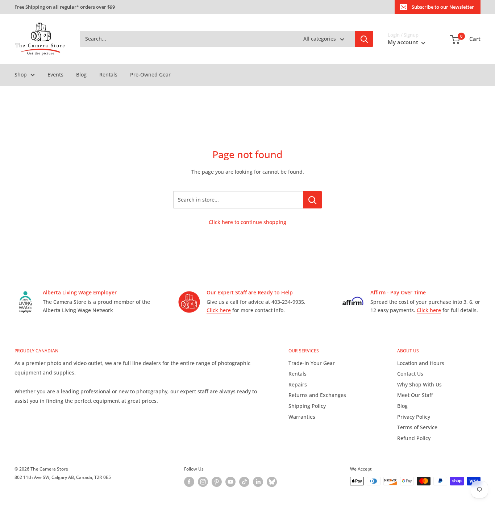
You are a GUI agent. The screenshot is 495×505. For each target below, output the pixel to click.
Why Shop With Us (419, 384)
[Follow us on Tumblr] (272, 482)
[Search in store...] (312, 199)
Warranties (301, 416)
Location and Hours (420, 363)
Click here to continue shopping (247, 222)
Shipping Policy (307, 405)
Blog (81, 74)
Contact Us (410, 373)
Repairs (297, 384)
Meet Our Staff (415, 395)
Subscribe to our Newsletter (443, 7)
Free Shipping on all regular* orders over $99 (64, 7)
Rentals (108, 74)
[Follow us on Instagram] (203, 482)
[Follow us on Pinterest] (217, 482)
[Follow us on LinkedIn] (258, 482)
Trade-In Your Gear (311, 363)
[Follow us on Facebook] (189, 482)
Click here (219, 310)
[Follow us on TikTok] (244, 482)
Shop (20, 74)
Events (55, 74)
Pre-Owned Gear (150, 74)
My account (404, 42)
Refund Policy (413, 438)
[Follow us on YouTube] (230, 482)
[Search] (364, 39)
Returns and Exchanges (317, 395)
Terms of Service (417, 427)
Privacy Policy (413, 416)
